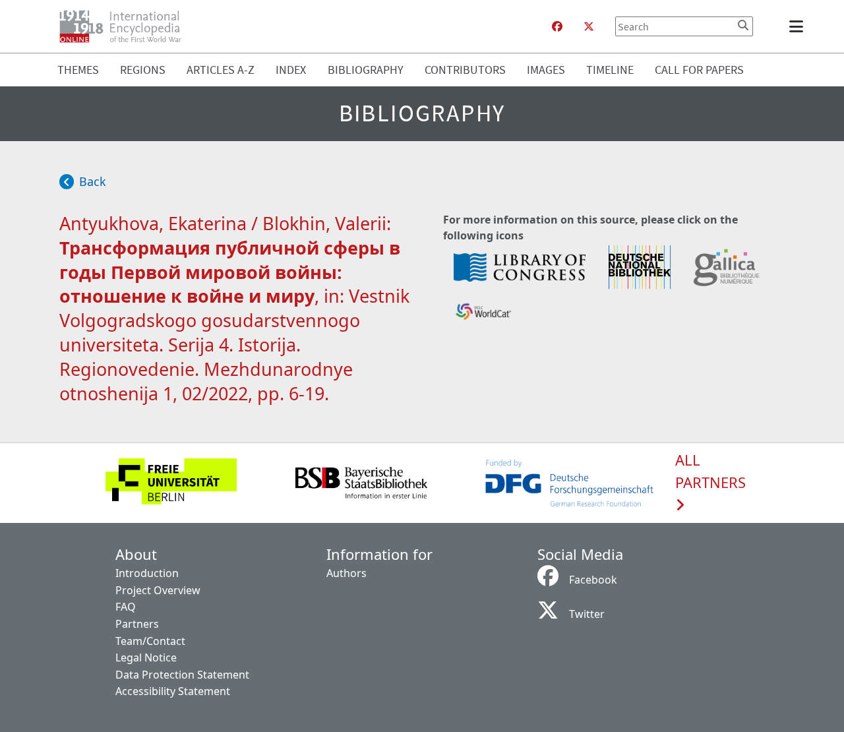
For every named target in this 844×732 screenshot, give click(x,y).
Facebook (593, 579)
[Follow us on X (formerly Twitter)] (589, 26)
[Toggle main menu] (798, 26)
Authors (346, 573)
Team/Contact (150, 641)
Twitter (587, 614)
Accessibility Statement (172, 691)
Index (291, 69)
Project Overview (157, 590)
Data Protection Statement (182, 674)
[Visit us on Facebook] (557, 26)
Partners (137, 624)
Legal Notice (146, 657)
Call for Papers (699, 69)
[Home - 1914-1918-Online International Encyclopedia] (125, 26)
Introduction (147, 573)
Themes (78, 69)
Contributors (465, 69)
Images (546, 69)
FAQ (125, 606)
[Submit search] (743, 25)
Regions (143, 69)
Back (92, 181)
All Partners (710, 471)
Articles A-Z (221, 69)
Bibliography (366, 69)
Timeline (610, 69)
